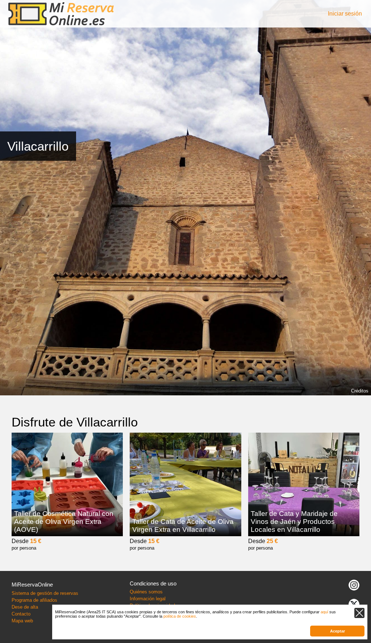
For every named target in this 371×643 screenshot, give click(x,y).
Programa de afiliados (34, 600)
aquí (324, 612)
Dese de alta (25, 607)
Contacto (21, 614)
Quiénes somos (146, 591)
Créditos (359, 391)
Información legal (148, 598)
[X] (354, 603)
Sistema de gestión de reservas (45, 593)
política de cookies (179, 616)
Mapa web (22, 620)
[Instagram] (354, 584)
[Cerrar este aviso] (359, 613)
